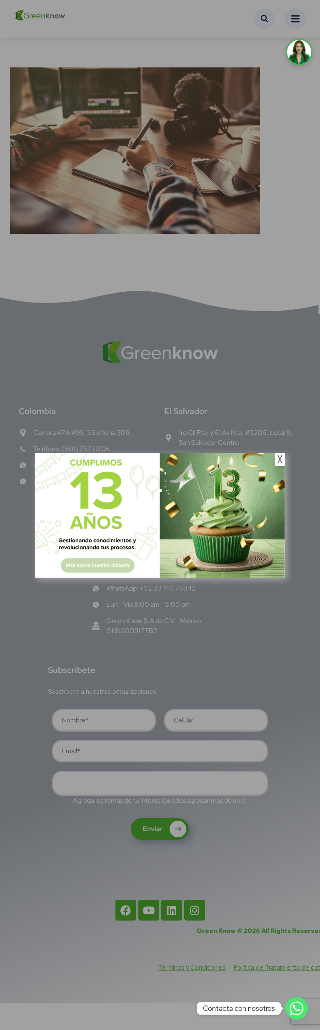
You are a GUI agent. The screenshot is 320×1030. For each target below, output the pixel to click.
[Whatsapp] (296, 1008)
